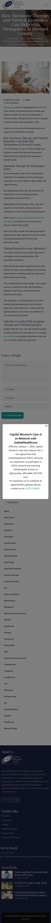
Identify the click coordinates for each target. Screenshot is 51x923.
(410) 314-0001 (32, 488)
